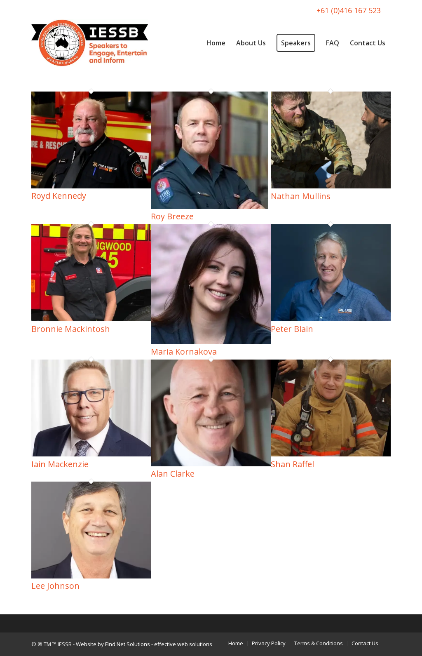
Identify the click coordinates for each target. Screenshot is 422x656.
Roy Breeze (172, 216)
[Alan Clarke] (211, 463)
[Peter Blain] (331, 318)
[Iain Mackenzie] (91, 453)
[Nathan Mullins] (331, 185)
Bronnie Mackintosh (70, 328)
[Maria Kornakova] (211, 341)
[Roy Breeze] (209, 206)
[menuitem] (216, 43)
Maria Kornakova (184, 351)
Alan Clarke (173, 473)
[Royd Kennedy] (91, 185)
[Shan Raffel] (331, 453)
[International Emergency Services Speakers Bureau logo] (89, 43)
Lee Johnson (55, 585)
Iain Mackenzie (60, 464)
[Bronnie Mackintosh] (91, 318)
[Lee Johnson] (91, 576)
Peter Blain (292, 328)
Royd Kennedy (58, 195)
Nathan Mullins (301, 196)
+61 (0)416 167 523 (348, 10)
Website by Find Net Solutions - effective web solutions (144, 644)
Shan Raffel (292, 464)
